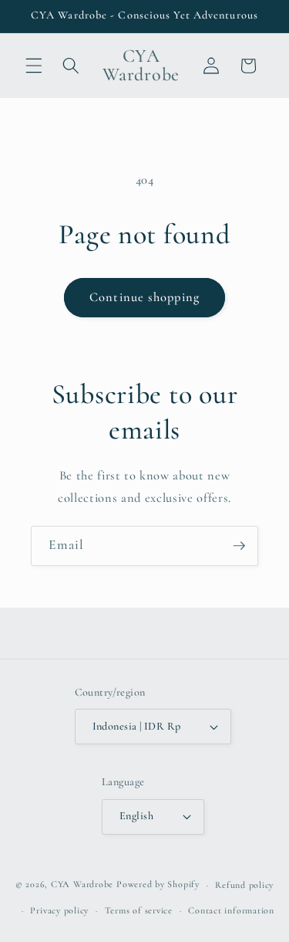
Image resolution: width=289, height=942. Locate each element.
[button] (33, 65)
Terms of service (139, 910)
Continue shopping (144, 297)
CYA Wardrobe (82, 884)
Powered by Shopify (158, 884)
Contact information (231, 910)
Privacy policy (59, 910)
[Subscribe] (238, 546)
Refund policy (244, 884)
